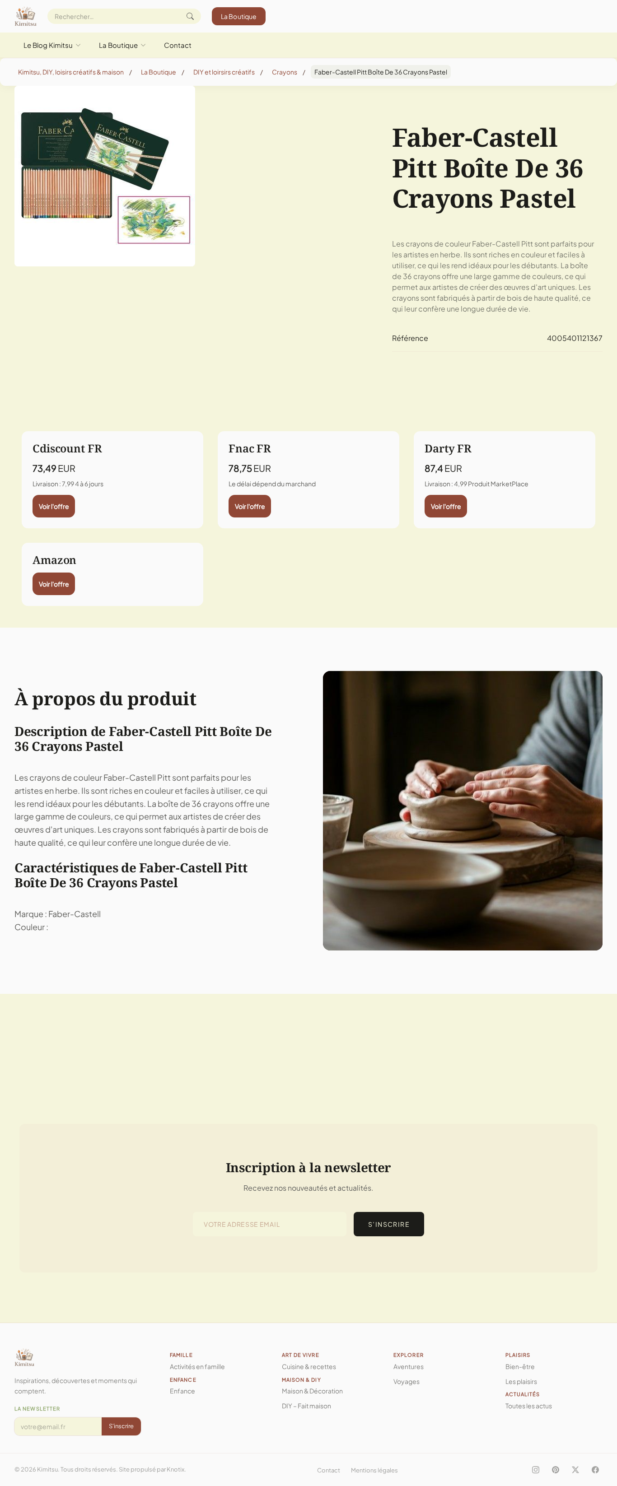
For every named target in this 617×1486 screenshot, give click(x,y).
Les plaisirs (521, 1381)
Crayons (284, 72)
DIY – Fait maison (306, 1406)
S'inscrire (121, 1426)
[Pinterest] (555, 1470)
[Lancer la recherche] (190, 16)
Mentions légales (374, 1470)
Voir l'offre (54, 506)
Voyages (406, 1381)
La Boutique (239, 16)
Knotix (175, 1469)
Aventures (408, 1366)
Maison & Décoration (312, 1391)
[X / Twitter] (575, 1470)
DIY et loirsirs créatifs (224, 72)
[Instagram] (535, 1470)
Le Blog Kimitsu (48, 45)
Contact (178, 45)
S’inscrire (389, 1224)
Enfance (182, 1391)
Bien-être (520, 1366)
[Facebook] (595, 1470)
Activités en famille (197, 1366)
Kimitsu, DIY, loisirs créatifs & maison (71, 72)
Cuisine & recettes (309, 1366)
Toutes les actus (528, 1406)
